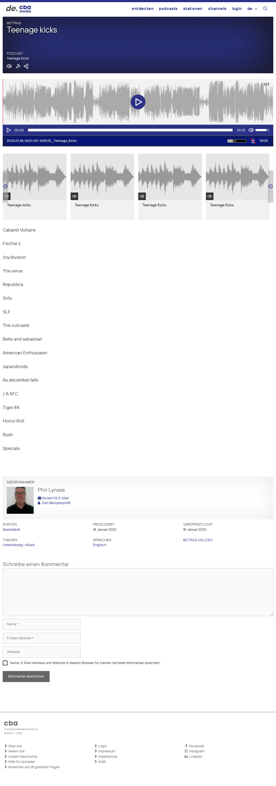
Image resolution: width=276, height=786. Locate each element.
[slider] (130, 130)
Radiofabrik (11, 530)
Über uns (14, 746)
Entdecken (143, 9)
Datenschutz (108, 757)
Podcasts (168, 9)
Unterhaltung (13, 545)
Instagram (196, 751)
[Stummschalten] (251, 130)
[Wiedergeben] (8, 130)
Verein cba (16, 751)
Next (270, 186)
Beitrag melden (197, 540)
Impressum (106, 751)
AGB (101, 762)
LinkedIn (195, 757)
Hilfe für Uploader (21, 762)
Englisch (99, 545)
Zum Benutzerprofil (55, 503)
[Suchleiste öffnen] (265, 9)
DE (250, 9)
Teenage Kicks (18, 58)
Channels (217, 9)
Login (237, 9)
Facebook (196, 746)
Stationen (193, 9)
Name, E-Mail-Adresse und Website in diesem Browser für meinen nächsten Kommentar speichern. (85, 663)
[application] (138, 130)
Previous (5, 186)
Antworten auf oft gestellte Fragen (33, 767)
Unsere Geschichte (22, 757)
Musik (30, 545)
